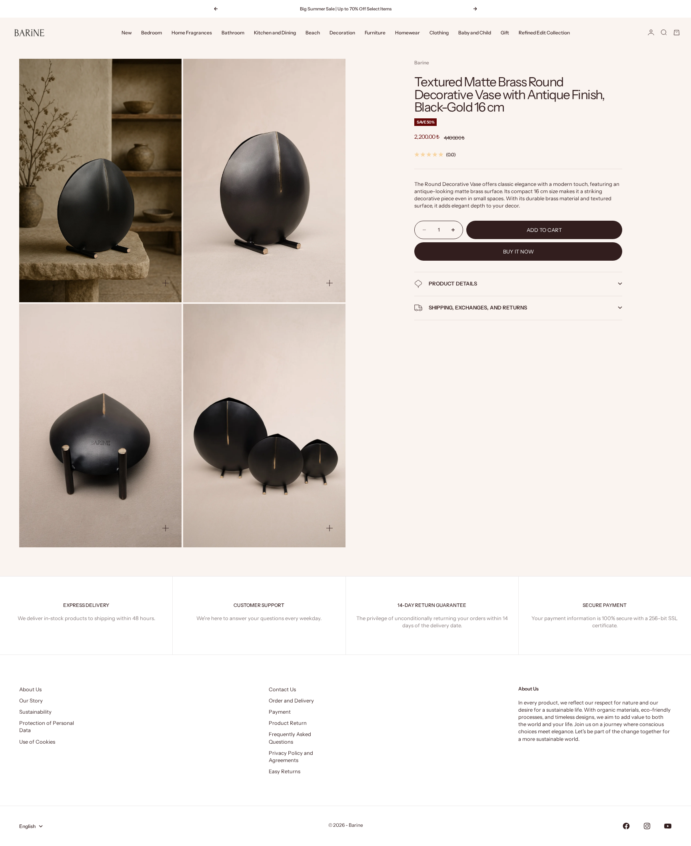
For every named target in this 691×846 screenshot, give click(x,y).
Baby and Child (474, 33)
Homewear (407, 33)
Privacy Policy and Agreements (291, 756)
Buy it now (518, 251)
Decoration (342, 33)
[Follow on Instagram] (647, 826)
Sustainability (35, 711)
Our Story (31, 700)
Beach (313, 33)
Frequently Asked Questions (290, 737)
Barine (421, 63)
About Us (30, 689)
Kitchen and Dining (275, 33)
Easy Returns (284, 771)
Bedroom (151, 33)
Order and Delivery (291, 700)
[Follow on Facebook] (626, 826)
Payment (280, 711)
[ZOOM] (166, 283)
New (127, 33)
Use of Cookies (37, 741)
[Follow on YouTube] (668, 826)
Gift (505, 33)
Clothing (439, 33)
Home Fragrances (192, 33)
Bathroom (233, 33)
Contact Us (282, 689)
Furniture (375, 33)
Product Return (288, 723)
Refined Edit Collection (544, 33)
